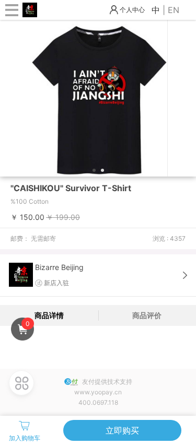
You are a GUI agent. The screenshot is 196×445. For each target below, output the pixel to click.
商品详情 (49, 315)
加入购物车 (24, 438)
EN (173, 10)
